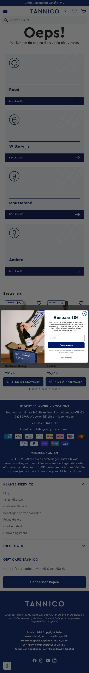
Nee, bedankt (66, 358)
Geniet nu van (66, 345)
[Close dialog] (84, 313)
